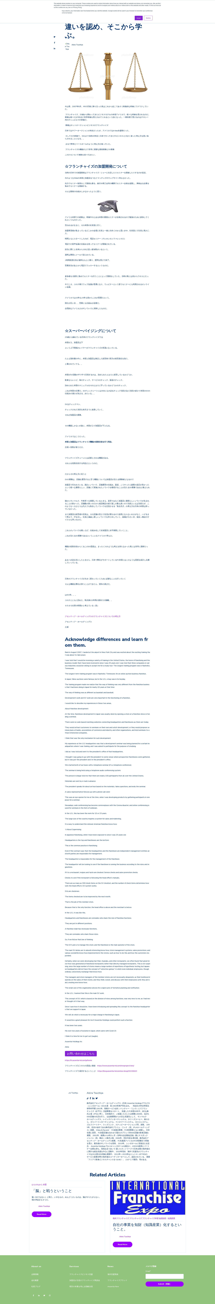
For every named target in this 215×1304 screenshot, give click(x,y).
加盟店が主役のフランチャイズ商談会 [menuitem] (84, 1280)
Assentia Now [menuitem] (113, 1286)
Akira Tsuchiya (77, 45)
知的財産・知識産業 (167, 1218)
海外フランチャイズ (121, 1218)
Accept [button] (139, 18)
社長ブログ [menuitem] (35, 1286)
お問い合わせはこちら (81, 1053)
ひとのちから (37, 1184)
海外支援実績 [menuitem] (113, 1274)
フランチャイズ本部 (150, 1218)
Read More (41, 1214)
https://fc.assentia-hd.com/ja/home (78, 1060)
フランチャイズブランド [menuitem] (117, 1280)
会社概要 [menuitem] (35, 1280)
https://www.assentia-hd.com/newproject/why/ (115, 1065)
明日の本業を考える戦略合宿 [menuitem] (81, 1286)
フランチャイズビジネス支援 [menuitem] (81, 1274)
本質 (45, 1184)
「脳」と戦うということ (52, 1190)
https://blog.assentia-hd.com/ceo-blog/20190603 (117, 1071)
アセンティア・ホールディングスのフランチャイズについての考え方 (92, 616)
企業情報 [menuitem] (35, 1274)
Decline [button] (148, 18)
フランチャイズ (135, 1218)
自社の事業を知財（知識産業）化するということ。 (147, 1227)
